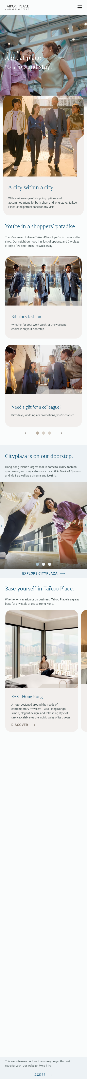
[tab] (37, 433)
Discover (19, 725)
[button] (37, 564)
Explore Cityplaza (40, 573)
